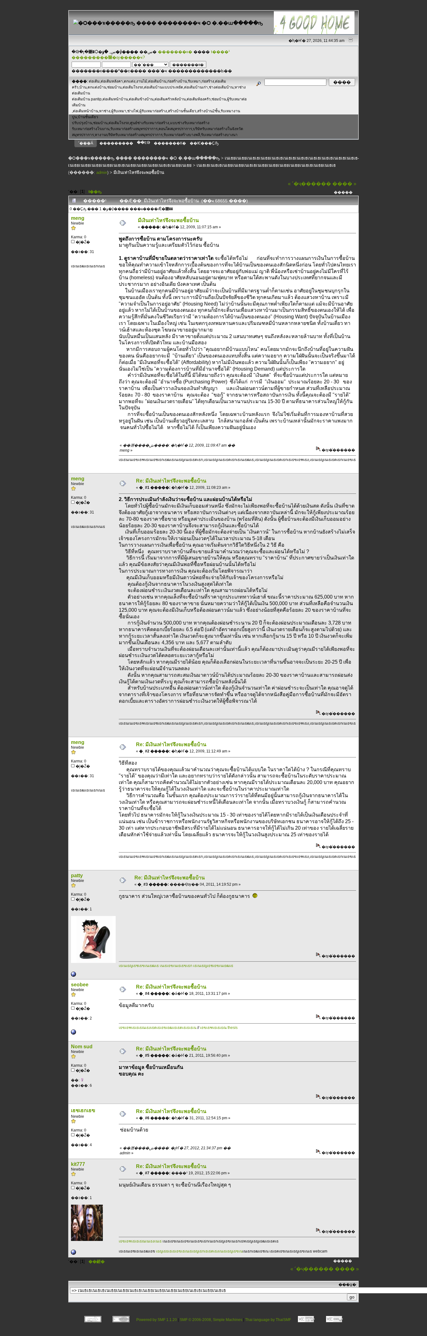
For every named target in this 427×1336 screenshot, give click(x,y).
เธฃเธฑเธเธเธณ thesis (219, 1027)
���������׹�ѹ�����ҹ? (108, 57)
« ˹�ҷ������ (309, 183)
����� (343, 192)
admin (101, 172)
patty (77, 875)
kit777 (78, 1164)
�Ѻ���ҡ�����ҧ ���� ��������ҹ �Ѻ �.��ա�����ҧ (144, 158)
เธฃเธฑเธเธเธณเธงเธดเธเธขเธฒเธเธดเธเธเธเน (158, 1027)
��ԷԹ (143, 142)
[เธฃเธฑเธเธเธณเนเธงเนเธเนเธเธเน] (73, 1253)
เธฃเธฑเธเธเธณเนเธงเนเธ (140, 1241)
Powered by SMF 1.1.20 (156, 1320)
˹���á (85, 143)
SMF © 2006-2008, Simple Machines (211, 1320)
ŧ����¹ (220, 51)
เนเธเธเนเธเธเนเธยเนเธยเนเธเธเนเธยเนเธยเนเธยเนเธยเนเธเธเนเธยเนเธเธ (266, 165)
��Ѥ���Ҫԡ (204, 143)
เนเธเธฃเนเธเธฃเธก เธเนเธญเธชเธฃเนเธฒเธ (196, 966)
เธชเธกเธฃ (83, 1110)
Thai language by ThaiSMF (268, 1320)
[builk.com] (73, 975)
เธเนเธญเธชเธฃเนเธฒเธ (139, 966)
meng (77, 218)
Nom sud (82, 1046)
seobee (79, 984)
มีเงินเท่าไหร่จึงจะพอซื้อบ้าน (138, 172)
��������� (116, 143)
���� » (344, 183)
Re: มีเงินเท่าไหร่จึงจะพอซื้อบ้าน (171, 480)
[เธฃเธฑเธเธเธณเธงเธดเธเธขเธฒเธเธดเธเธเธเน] (73, 1033)
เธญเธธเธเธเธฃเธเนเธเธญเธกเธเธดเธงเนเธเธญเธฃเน (199, 1251)
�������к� (175, 51)
